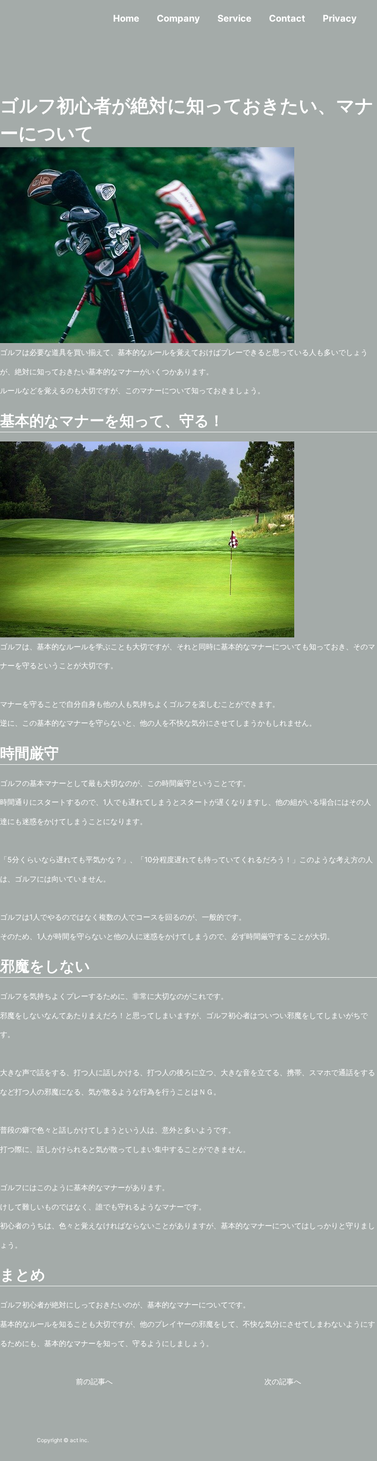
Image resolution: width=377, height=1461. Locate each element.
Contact (287, 18)
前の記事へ (94, 1381)
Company (178, 18)
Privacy (340, 18)
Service (234, 18)
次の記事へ (282, 1381)
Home (126, 18)
